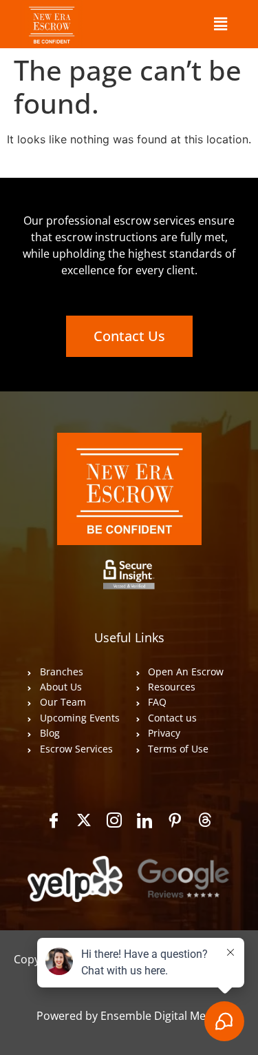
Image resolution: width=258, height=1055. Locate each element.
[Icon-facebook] (54, 820)
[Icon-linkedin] (144, 820)
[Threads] (205, 820)
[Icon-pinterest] (175, 820)
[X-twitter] (84, 820)
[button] (220, 24)
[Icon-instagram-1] (114, 820)
